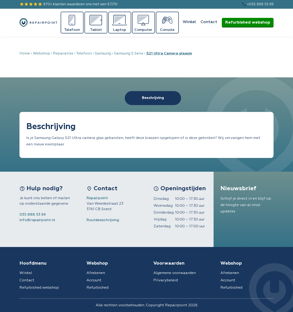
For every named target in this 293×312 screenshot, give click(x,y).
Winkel (189, 22)
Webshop (41, 53)
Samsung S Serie (128, 53)
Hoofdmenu (32, 263)
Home (24, 53)
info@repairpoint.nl (37, 220)
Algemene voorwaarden (174, 273)
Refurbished (98, 288)
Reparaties (63, 53)
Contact (209, 22)
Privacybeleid (165, 280)
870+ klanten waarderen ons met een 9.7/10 (68, 4)
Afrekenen (96, 273)
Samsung (103, 53)
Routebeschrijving (103, 220)
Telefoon (84, 53)
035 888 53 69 (32, 215)
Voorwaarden (168, 263)
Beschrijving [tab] (153, 98)
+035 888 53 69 (257, 4)
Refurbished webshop (247, 22)
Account (94, 280)
